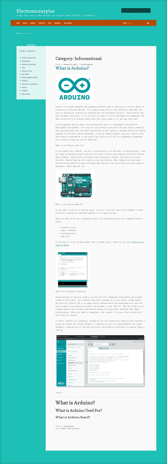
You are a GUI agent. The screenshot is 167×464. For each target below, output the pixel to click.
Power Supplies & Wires (30, 77)
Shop (18, 23)
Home (20, 33)
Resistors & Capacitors (30, 84)
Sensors (24, 87)
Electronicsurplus (35, 11)
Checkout (58, 23)
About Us (42, 23)
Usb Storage (26, 94)
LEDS (23, 68)
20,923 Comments (87, 64)
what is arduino (73, 428)
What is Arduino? (72, 68)
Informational (69, 426)
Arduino (63, 428)
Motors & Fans (27, 71)
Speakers (25, 91)
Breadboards (26, 61)
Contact (33, 23)
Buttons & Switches (29, 64)
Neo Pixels (25, 74)
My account (68, 23)
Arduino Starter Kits (29, 58)
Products (25, 81)
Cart (49, 23)
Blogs (25, 23)
